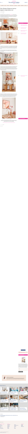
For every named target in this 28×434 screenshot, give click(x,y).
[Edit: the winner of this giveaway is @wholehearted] (20, 225)
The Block (15, 426)
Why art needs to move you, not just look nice (4, 392)
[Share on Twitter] (4, 13)
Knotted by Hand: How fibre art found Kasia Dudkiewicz (14, 400)
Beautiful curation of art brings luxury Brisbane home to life (23, 400)
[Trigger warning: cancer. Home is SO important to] (23, 246)
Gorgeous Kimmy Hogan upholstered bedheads (10, 122)
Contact (1, 425)
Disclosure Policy (1, 428)
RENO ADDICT (8, 424)
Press (0, 426)
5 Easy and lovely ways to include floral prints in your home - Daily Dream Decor (8, 415)
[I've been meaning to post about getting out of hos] (26, 156)
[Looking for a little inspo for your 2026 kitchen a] (23, 129)
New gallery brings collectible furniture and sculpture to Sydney (14, 409)
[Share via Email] (3, 13)
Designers (8, 428)
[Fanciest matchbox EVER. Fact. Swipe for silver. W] (23, 308)
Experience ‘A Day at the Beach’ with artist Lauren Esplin (13, 392)
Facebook (22, 424)
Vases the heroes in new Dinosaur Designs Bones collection (4, 409)
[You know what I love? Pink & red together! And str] (20, 309)
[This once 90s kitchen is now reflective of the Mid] (26, 324)
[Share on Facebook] (0, 13)
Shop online (4, 122)
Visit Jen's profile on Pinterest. (22, 352)
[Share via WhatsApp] (2, 13)
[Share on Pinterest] (1, 13)
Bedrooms (15, 424)
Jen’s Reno (8, 425)
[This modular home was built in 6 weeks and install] (26, 205)
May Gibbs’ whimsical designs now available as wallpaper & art (4, 400)
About (0, 424)
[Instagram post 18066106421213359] (20, 121)
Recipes (15, 428)
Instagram (22, 425)
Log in (5, 432)
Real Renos (8, 426)
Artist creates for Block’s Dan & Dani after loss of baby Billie (23, 409)
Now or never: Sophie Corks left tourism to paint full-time (23, 392)
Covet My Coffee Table (16, 425)
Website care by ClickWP (2, 432)
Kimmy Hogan (11, 14)
